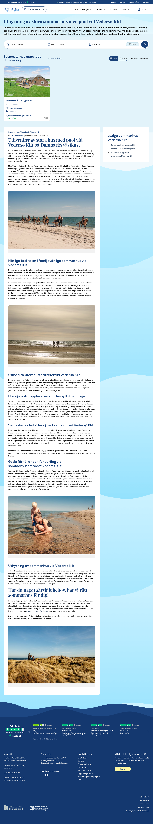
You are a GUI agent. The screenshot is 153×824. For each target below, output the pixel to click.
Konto (144, 9)
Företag (113, 2)
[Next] (46, 81)
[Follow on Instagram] (45, 775)
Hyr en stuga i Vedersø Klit (121, 156)
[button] (46, 69)
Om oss (122, 2)
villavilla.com (143, 807)
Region (16, 132)
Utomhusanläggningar (119, 152)
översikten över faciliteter (37, 611)
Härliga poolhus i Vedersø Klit (122, 145)
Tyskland (113, 9)
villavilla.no (144, 804)
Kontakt (146, 2)
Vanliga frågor (134, 2)
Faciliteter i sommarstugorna (122, 149)
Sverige (125, 9)
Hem (10, 132)
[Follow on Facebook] (42, 775)
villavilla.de (144, 800)
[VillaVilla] (11, 9)
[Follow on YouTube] (47, 775)
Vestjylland (24, 132)
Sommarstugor (82, 9)
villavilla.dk (144, 797)
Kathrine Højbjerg (18, 135)
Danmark (99, 9)
